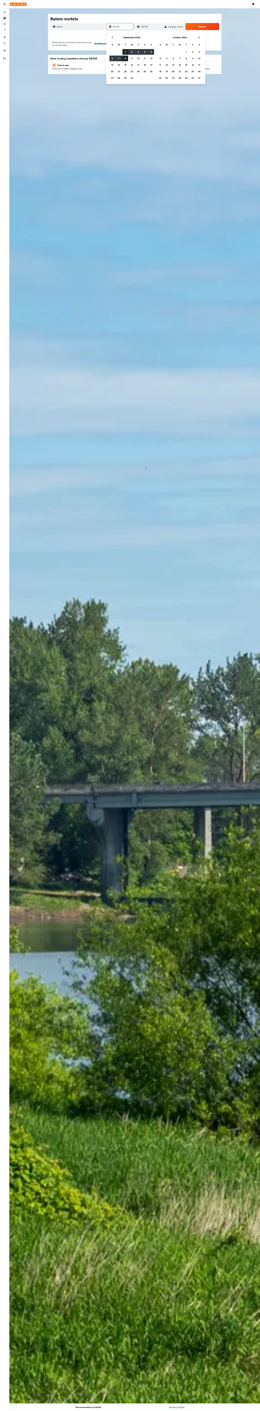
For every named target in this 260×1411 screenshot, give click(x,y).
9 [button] (131, 58)
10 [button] (138, 58)
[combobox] (80, 26)
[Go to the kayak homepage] (18, 4)
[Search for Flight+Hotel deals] (4, 29)
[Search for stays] (4, 18)
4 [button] (144, 52)
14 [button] (119, 65)
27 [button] (112, 78)
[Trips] (4, 50)
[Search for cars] (4, 24)
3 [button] (138, 52)
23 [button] (132, 71)
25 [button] (145, 71)
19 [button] (151, 65)
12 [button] (151, 58)
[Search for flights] (4, 12)
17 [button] (138, 65)
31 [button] (199, 78)
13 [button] (112, 65)
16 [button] (132, 65)
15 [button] (125, 65)
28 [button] (119, 78)
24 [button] (138, 71)
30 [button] (131, 78)
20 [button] (112, 71)
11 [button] (145, 58)
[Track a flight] (4, 43)
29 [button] (125, 78)
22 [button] (125, 71)
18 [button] (145, 65)
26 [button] (151, 71)
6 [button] (112, 58)
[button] (5, 4)
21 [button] (119, 71)
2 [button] (131, 52)
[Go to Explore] (4, 37)
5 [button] (151, 52)
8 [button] (125, 58)
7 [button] (118, 58)
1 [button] (125, 52)
